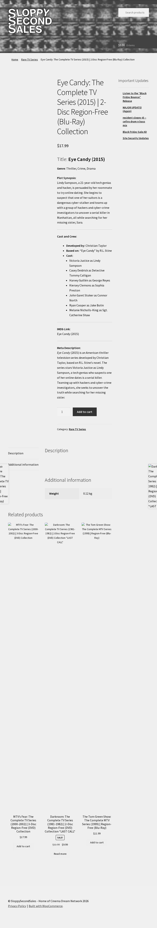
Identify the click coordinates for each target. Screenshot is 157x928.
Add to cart (84, 412)
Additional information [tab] (23, 464)
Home (14, 59)
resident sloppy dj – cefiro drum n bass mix (134, 121)
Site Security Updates (136, 138)
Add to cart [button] (23, 846)
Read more (60, 853)
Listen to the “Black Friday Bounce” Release (134, 97)
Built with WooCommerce (46, 906)
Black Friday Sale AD (135, 132)
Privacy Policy (17, 906)
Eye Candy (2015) (68, 334)
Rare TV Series (29, 59)
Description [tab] (15, 453)
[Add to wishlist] (14, 83)
